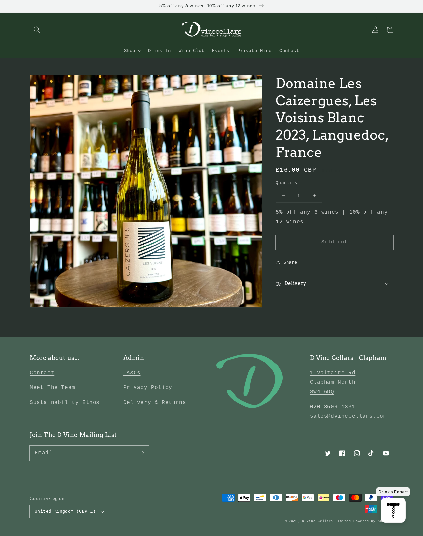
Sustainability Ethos (65, 403)
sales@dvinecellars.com (348, 416)
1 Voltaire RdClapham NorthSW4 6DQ (333, 382)
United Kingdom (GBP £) (65, 511)
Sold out (334, 242)
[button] (37, 29)
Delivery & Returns (154, 403)
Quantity (287, 182)
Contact (42, 373)
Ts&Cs (132, 373)
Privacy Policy (147, 388)
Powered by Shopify (373, 521)
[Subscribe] (141, 453)
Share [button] (290, 262)
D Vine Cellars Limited (326, 521)
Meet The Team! (54, 388)
